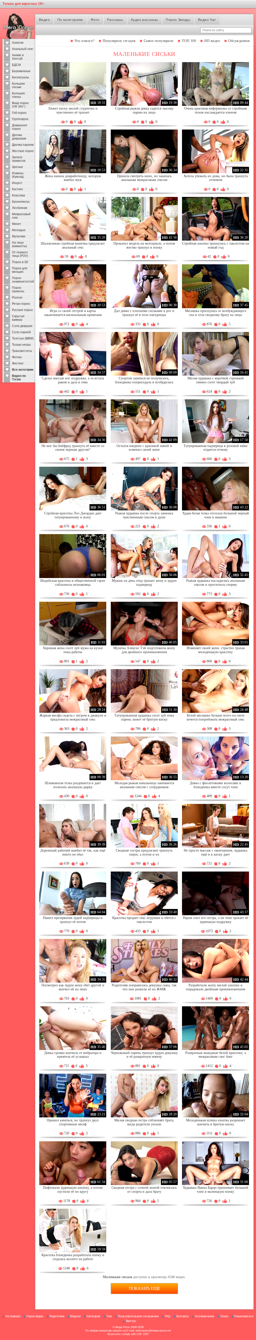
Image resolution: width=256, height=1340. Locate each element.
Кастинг (17, 189)
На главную (12, 1316)
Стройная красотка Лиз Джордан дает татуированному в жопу (73, 515)
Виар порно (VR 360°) (20, 104)
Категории (93, 1316)
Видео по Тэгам (19, 377)
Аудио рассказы (144, 20)
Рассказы (115, 20)
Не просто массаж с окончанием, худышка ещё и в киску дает (215, 852)
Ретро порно (21, 303)
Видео (44, 20)
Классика (18, 195)
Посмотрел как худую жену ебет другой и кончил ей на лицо (73, 987)
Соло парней (21, 332)
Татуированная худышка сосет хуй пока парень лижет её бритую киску (144, 717)
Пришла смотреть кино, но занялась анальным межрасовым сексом (144, 178)
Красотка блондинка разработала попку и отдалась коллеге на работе (73, 1257)
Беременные (21, 71)
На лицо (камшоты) (19, 244)
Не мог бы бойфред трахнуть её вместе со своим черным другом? (73, 448)
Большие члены (18, 95)
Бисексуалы (20, 77)
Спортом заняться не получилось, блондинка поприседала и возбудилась (144, 380)
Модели (75, 1316)
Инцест (17, 183)
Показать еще (144, 1288)
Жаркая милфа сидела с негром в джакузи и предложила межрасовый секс (73, 717)
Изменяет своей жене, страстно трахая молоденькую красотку (215, 650)
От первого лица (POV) (20, 254)
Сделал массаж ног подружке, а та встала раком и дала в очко (73, 380)
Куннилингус (21, 201)
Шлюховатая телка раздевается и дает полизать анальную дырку (73, 785)
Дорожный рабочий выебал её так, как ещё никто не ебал (72, 852)
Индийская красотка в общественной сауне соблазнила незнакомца (72, 583)
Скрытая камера (18, 317)
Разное (17, 297)
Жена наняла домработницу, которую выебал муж (73, 178)
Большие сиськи (18, 85)
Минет (16, 224)
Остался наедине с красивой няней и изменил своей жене (144, 448)
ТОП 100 (189, 41)
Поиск (224, 1316)
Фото (95, 20)
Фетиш (17, 357)
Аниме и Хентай (18, 56)
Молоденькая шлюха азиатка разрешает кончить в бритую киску (215, 1122)
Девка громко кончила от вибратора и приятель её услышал (73, 1055)
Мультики (18, 236)
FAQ (167, 1316)
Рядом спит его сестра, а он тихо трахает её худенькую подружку (215, 920)
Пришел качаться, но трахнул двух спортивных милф (73, 1122)
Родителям (57, 1316)
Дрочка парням (23, 145)
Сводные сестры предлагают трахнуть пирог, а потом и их (144, 852)
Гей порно (19, 113)
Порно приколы (18, 289)
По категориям (70, 20)
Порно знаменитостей (23, 279)
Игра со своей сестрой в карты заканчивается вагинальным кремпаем (73, 313)
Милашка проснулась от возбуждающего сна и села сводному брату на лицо (215, 313)
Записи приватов (18, 158)
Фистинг (18, 363)
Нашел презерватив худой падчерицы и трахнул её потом (72, 920)
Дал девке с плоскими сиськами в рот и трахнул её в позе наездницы (144, 313)
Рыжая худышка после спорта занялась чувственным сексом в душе (144, 515)
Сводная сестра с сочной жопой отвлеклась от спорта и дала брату (144, 1189)
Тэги (109, 1316)
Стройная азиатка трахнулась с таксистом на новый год (215, 245)
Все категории (22, 369)
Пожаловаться (243, 1316)
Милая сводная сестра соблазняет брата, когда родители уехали (144, 1122)
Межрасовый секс (21, 215)
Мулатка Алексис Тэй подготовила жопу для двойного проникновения (144, 650)
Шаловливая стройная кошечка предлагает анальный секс (73, 245)
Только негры (21, 344)
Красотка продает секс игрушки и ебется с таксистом (144, 920)
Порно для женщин (19, 270)
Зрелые (17, 167)
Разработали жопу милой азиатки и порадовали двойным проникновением (215, 987)
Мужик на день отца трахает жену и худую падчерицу (144, 583)
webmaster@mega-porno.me (153, 1330)
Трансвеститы (22, 351)
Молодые (19, 230)
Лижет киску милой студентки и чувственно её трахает (73, 110)
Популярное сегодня (119, 41)
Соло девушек (22, 326)
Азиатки (18, 42)
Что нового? (84, 41)
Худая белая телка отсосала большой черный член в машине (215, 515)
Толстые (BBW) (23, 338)
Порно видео (35, 1316)
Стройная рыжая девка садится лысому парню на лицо (144, 110)
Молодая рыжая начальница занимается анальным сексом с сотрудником (144, 785)
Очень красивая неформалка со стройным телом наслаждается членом (215, 110)
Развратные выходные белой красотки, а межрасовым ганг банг (215, 1055)
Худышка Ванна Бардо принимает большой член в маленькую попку (215, 1189)
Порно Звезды (178, 20)
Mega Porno (122, 1327)
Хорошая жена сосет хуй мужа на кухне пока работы (73, 650)
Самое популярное (159, 41)
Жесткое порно (23, 151)
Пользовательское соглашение (138, 1316)
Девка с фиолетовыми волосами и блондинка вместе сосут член (215, 785)
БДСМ (16, 65)
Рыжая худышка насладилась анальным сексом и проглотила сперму (215, 583)
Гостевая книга (204, 1316)
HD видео (212, 41)
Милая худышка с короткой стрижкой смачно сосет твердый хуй (216, 380)
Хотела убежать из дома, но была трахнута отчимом (216, 178)
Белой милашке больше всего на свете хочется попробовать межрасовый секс (215, 717)
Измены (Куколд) (18, 174)
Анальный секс (22, 49)
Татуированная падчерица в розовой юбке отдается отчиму (216, 448)
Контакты (182, 1316)
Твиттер (131, 1321)
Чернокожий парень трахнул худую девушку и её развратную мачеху (144, 1055)
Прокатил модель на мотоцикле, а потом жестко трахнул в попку (144, 245)
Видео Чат (207, 20)
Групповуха (20, 119)
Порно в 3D (20, 262)
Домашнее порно (19, 127)
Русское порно (22, 310)
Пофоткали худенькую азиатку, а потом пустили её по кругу (72, 1189)
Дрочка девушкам (19, 136)
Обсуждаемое (239, 41)
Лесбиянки (19, 208)
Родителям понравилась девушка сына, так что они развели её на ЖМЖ (144, 987)
